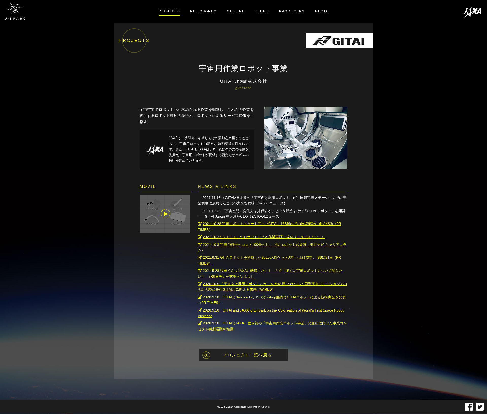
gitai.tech (243, 88)
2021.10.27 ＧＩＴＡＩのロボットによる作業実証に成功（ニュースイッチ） (264, 237)
